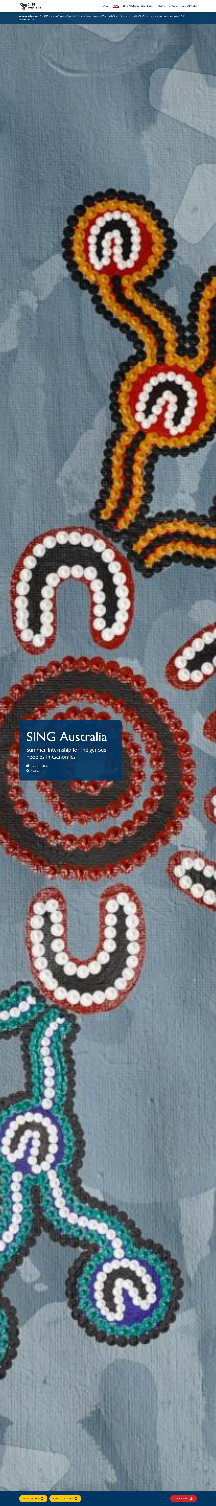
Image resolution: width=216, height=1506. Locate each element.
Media (161, 5)
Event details (31, 1498)
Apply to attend (63, 1498)
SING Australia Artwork (183, 5)
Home (116, 5)
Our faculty (181, 1498)
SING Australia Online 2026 (138, 5)
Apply (105, 5)
